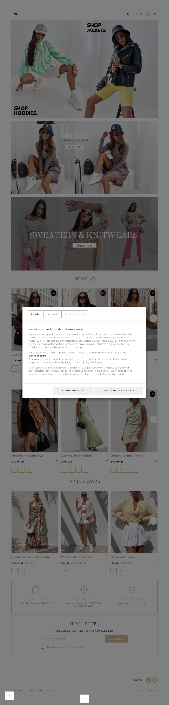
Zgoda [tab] (35, 314)
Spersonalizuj (73, 390)
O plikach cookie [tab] (75, 314)
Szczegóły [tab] (53, 314)
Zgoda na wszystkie (118, 390)
